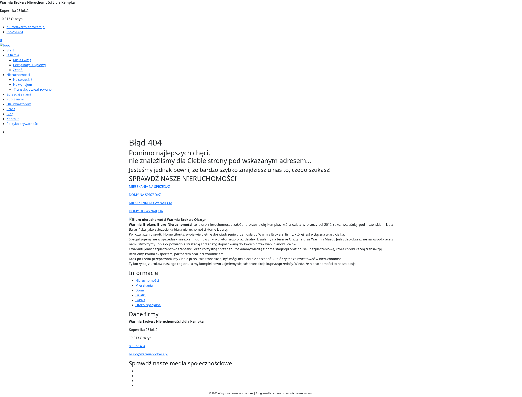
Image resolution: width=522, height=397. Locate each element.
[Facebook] (137, 371)
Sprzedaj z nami (19, 94)
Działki (140, 295)
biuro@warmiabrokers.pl (26, 27)
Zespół (18, 70)
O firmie (13, 55)
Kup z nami (15, 99)
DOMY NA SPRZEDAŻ (145, 194)
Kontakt (13, 119)
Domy (140, 290)
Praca (11, 109)
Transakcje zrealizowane (32, 89)
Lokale (140, 300)
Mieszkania (144, 285)
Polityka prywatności (23, 123)
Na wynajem (22, 84)
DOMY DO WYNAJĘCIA (146, 211)
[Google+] (137, 385)
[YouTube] (137, 376)
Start (10, 50)
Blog (10, 114)
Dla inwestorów (19, 104)
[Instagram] (137, 380)
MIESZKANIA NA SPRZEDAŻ (149, 186)
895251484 (15, 32)
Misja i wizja (22, 60)
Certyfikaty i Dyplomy (29, 65)
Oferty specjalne (148, 305)
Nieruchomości (18, 74)
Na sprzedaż (22, 79)
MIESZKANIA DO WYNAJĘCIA (150, 203)
